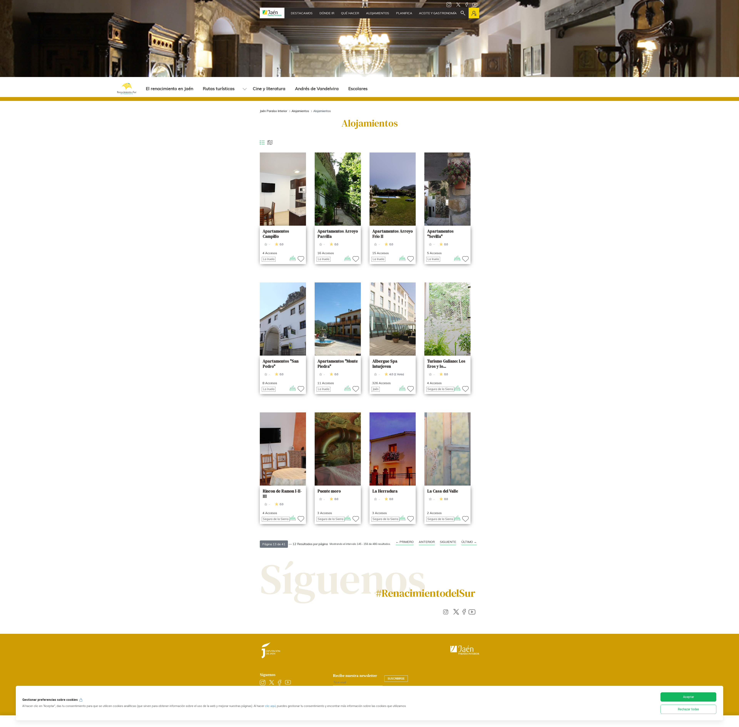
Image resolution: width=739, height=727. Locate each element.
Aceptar (688, 697)
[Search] (463, 13)
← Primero (405, 542)
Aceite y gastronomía (438, 13)
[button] (274, 544)
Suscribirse (396, 678)
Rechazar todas (688, 709)
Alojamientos (377, 13)
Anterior (427, 542)
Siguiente (448, 542)
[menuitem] (169, 89)
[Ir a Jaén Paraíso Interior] (272, 13)
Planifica (404, 13)
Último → (469, 542)
